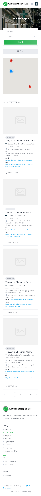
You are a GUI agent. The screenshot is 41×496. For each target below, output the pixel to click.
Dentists (8, 439)
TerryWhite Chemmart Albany (18, 352)
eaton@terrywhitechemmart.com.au (21, 230)
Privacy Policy (26, 492)
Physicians (8, 448)
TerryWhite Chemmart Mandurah (20, 140)
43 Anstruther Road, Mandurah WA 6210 (21, 144)
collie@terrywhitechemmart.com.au (21, 300)
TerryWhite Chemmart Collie (18, 282)
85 (31, 394)
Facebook (8, 475)
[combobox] (18, 103)
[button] (11, 61)
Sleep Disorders (10, 462)
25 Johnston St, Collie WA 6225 (18, 285)
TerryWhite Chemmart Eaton (18, 212)
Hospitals (8, 435)
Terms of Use (14, 492)
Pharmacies (10, 137)
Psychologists (9, 442)
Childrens (8, 445)
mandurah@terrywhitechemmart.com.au (18, 160)
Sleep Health (9, 465)
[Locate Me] (34, 36)
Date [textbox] (18, 103)
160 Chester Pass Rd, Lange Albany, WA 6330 (21, 355)
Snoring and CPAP (11, 451)
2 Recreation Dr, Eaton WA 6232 (18, 216)
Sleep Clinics (9, 429)
